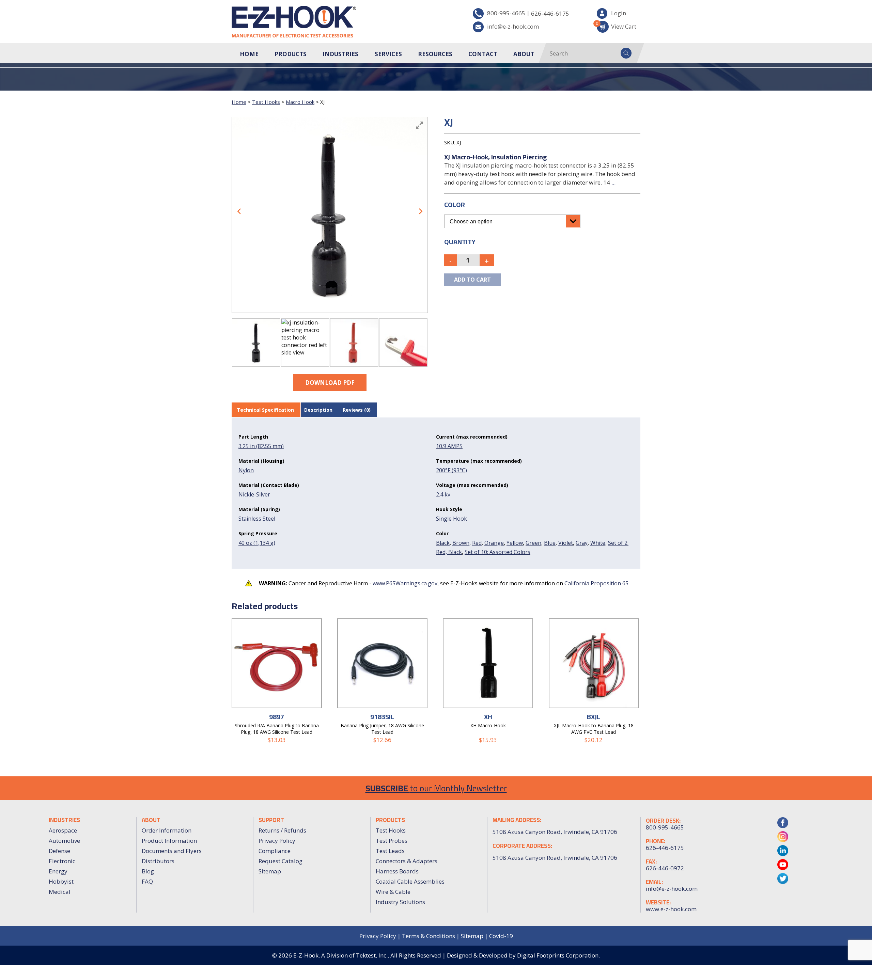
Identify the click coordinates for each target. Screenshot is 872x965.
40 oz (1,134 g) (256, 543)
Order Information (166, 830)
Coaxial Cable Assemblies (410, 881)
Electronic (62, 861)
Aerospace (63, 830)
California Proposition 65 (596, 583)
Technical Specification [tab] (265, 410)
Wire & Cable (393, 892)
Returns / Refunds (282, 830)
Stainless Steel (256, 518)
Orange (494, 543)
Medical (60, 892)
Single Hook (451, 518)
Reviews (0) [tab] (357, 410)
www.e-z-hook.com (671, 909)
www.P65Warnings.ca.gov (405, 583)
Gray (582, 543)
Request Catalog (280, 861)
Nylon (246, 470)
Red (477, 543)
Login (618, 13)
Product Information (169, 840)
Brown (460, 543)
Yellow (515, 543)
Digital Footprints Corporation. (558, 955)
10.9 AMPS (449, 446)
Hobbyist (61, 881)
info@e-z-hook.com (513, 26)
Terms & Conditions (428, 936)
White (597, 543)
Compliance (275, 851)
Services (388, 54)
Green (533, 543)
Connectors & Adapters (406, 861)
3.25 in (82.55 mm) (261, 446)
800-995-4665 (506, 13)
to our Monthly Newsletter (436, 788)
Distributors (158, 861)
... (613, 182)
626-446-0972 (665, 868)
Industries (340, 54)
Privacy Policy (277, 840)
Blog (148, 871)
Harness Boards (397, 871)
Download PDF (330, 382)
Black (443, 543)
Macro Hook (300, 101)
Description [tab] (318, 410)
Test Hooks (266, 101)
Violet (565, 543)
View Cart (616, 25)
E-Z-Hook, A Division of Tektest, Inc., (341, 955)
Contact (482, 54)
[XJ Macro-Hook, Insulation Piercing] (256, 342)
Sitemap (270, 871)
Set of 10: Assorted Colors (497, 552)
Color (454, 204)
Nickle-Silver (254, 494)
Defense (59, 851)
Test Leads (390, 851)
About (523, 54)
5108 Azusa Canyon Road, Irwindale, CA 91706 (555, 857)
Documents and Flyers (172, 851)
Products (291, 54)
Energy (58, 871)
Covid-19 (501, 936)
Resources (435, 54)
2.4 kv (443, 494)
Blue (550, 543)
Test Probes (391, 840)
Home (249, 54)
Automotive (64, 840)
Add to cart (472, 279)
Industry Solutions (400, 902)
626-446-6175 (550, 13)
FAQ (147, 881)
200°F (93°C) (451, 470)
